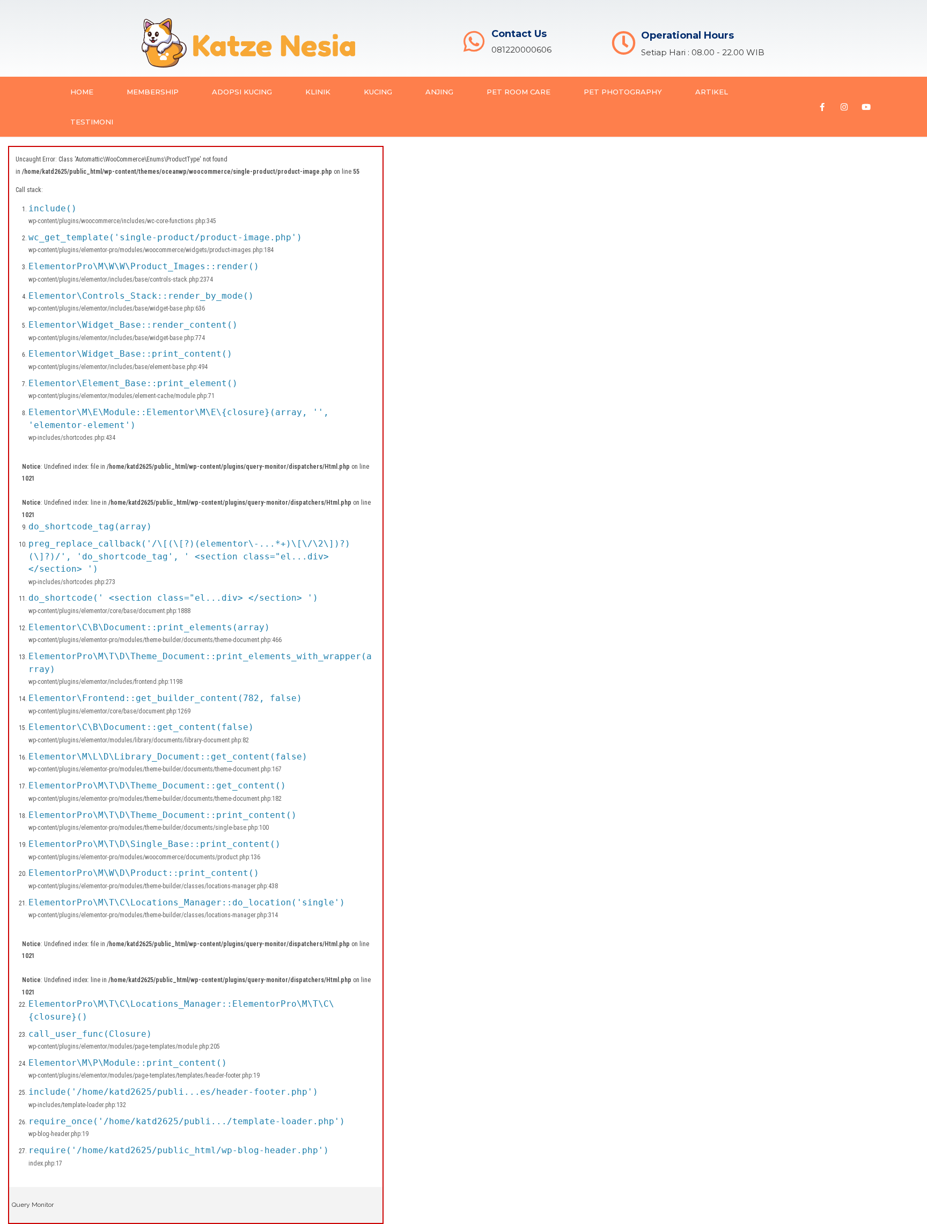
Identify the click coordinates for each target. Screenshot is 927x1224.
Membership (153, 91)
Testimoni (91, 121)
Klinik (317, 91)
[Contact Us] (474, 42)
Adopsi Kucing (242, 91)
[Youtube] (866, 107)
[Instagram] (844, 107)
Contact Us (519, 34)
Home (81, 91)
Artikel (711, 91)
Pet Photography (623, 91)
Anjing (439, 91)
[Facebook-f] (822, 107)
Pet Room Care (518, 91)
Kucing (378, 91)
